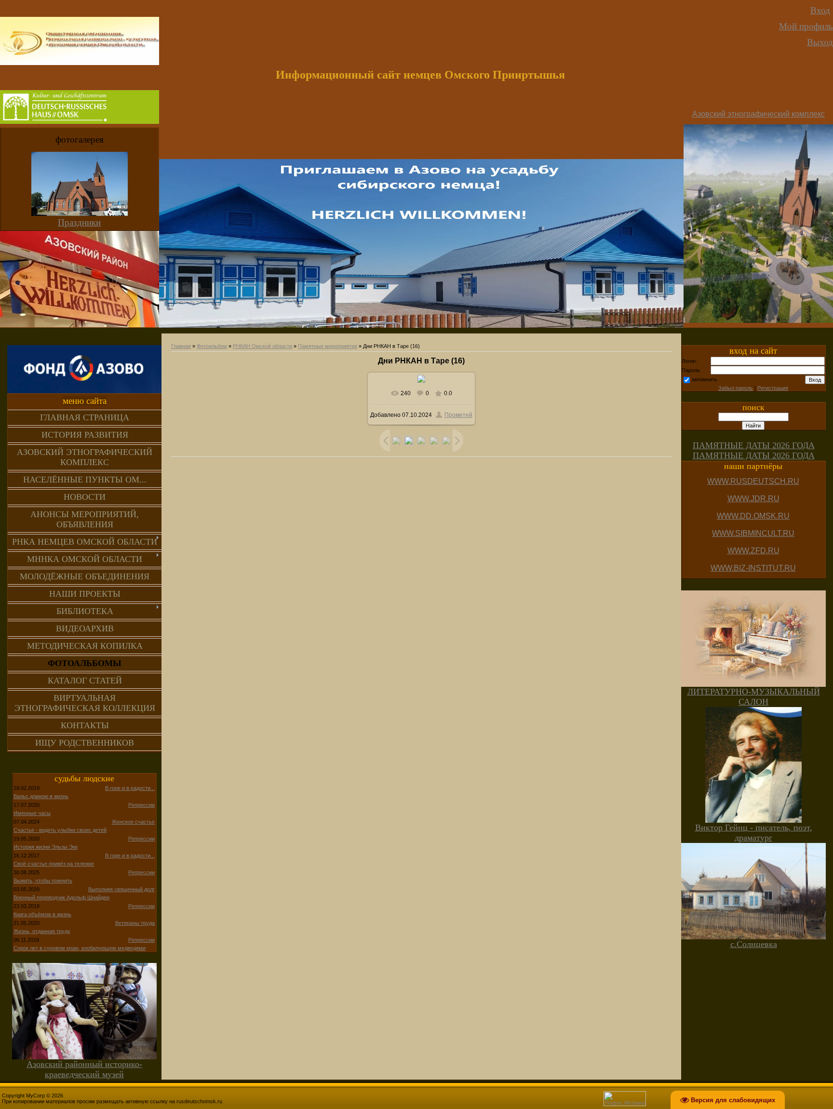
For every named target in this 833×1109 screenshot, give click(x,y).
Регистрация (772, 388)
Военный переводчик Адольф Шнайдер (61, 897)
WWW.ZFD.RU (753, 551)
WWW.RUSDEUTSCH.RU (753, 481)
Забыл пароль (735, 388)
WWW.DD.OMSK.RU (753, 516)
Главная (181, 346)
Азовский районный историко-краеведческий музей (84, 1069)
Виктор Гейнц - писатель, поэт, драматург (753, 832)
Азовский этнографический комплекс (758, 114)
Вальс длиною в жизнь (40, 796)
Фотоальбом (212, 346)
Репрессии (141, 805)
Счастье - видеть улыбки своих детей (60, 830)
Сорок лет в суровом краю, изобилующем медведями (79, 948)
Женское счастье (133, 822)
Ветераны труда (135, 923)
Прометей (458, 415)
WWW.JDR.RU (753, 498)
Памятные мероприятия (327, 346)
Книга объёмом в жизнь (42, 914)
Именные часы (32, 813)
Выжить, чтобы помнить (42, 880)
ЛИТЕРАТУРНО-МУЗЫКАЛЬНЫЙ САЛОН (753, 697)
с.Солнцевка (753, 944)
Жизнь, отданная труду (41, 931)
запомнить (704, 379)
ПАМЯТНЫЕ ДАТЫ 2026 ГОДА (754, 445)
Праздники (79, 222)
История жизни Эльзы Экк (45, 847)
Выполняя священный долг (121, 889)
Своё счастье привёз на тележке (53, 864)
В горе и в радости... (130, 788)
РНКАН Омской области (262, 346)
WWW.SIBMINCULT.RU (753, 533)
